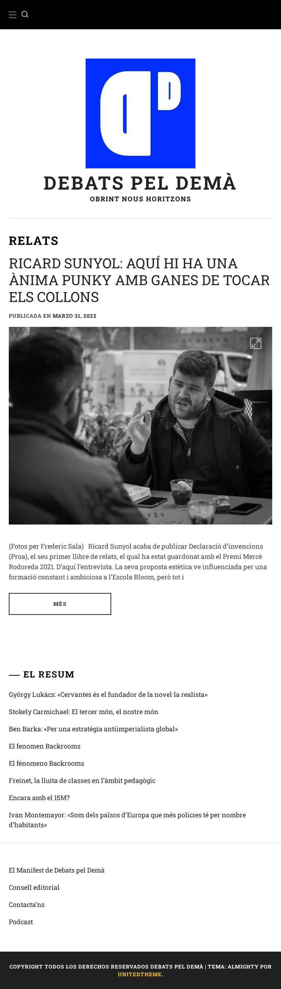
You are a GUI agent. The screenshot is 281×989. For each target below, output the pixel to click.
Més (59, 603)
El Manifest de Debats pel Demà (57, 870)
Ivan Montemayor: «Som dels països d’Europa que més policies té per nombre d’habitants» (127, 819)
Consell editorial (34, 887)
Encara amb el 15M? (39, 797)
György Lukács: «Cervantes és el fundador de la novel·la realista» (108, 694)
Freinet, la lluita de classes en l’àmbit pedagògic (82, 780)
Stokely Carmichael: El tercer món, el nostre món (83, 711)
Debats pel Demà (140, 182)
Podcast (21, 921)
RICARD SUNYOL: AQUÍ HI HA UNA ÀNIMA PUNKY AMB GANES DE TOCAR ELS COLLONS (139, 279)
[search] (25, 14)
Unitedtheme (140, 974)
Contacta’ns (27, 904)
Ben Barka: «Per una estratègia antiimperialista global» (93, 728)
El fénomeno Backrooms (46, 763)
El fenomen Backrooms (44, 746)
